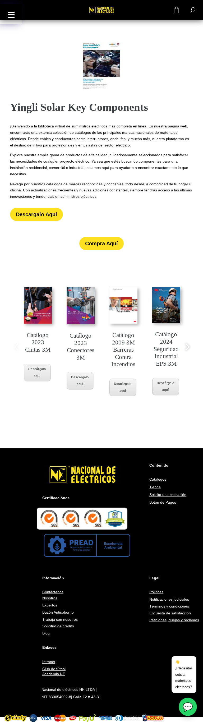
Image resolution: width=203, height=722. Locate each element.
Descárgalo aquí (37, 372)
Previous (16, 346)
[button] (11, 14)
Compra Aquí (101, 243)
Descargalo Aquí (36, 214)
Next (186, 346)
